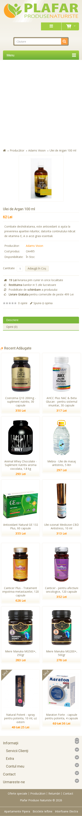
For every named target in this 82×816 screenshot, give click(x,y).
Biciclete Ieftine (42, 811)
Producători (37, 793)
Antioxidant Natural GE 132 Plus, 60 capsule (20, 526)
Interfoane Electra (66, 811)
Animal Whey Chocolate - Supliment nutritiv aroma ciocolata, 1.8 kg (20, 465)
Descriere (12, 320)
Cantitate (9, 268)
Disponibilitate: (13, 257)
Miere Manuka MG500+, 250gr (20, 653)
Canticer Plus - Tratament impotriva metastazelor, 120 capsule (20, 591)
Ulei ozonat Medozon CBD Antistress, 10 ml (61, 526)
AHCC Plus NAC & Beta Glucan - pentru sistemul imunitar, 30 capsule (61, 401)
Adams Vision (37, 150)
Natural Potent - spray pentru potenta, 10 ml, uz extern (20, 718)
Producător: (12, 246)
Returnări (54, 793)
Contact (68, 793)
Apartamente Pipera (17, 811)
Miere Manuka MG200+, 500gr (61, 653)
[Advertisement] (41, 105)
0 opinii (22, 303)
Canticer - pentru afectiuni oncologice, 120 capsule (61, 590)
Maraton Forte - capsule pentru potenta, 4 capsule (61, 716)
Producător (17, 150)
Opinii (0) (12, 327)
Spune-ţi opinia (43, 303)
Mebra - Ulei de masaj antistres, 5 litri (61, 463)
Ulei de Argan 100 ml (63, 150)
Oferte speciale (17, 793)
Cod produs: (12, 251)
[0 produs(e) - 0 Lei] (69, 26)
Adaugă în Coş (37, 268)
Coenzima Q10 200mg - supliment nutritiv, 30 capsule (20, 401)
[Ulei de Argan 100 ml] (41, 178)
